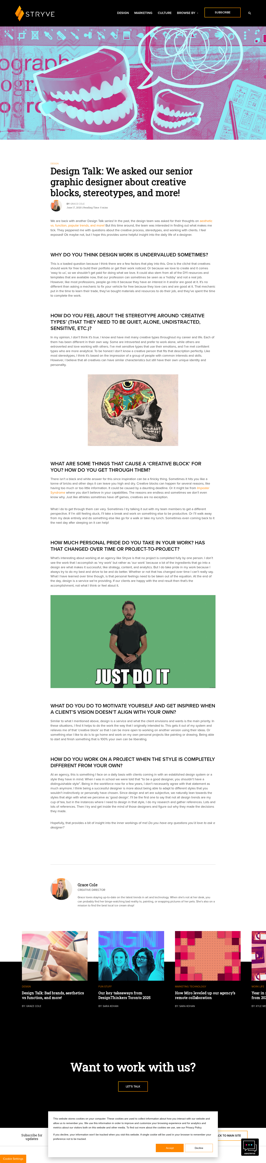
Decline (199, 1148)
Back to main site (227, 1135)
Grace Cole (77, 203)
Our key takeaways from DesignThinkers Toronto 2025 (124, 995)
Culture (165, 13)
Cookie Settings (13, 1159)
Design (123, 13)
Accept (170, 1148)
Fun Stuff (105, 986)
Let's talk (133, 1086)
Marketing (143, 13)
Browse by (186, 13)
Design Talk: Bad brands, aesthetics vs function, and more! (53, 995)
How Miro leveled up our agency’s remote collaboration (205, 995)
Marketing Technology (190, 986)
